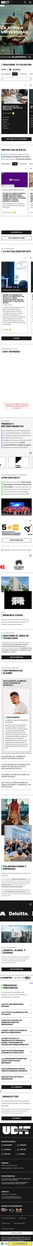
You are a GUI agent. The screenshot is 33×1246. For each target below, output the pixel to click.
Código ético (6, 1223)
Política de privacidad (8, 1218)
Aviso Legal (22, 1218)
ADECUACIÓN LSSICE (19, 1223)
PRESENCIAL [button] (16, 69)
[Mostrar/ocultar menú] (30, 2)
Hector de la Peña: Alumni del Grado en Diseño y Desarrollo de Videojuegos (16, 785)
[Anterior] (26, 85)
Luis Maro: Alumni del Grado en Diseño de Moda (15, 776)
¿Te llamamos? (16, 1087)
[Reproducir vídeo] (18, 600)
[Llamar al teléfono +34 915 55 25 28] (5, 1243)
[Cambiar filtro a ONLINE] (9, 69)
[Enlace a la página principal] (6, 2)
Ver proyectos (16, 232)
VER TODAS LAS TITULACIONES (16, 139)
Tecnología (23, 74)
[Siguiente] (30, 85)
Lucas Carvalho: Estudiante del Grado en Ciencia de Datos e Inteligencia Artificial (15, 767)
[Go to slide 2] (8, 50)
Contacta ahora (16, 1233)
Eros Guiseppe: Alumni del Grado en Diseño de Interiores (15, 683)
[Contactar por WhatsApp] (2, 1243)
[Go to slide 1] (2, 50)
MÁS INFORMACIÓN (16, 969)
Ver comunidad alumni (16, 238)
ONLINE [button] (3, 69)
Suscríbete (16, 1118)
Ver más (16, 338)
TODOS (15, 74)
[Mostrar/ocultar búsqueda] (25, 2)
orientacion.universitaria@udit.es (11, 1198)
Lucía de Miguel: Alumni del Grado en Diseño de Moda (13, 757)
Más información (16, 540)
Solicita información (20, 1243)
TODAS (15, 163)
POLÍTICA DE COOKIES (8, 1228)
